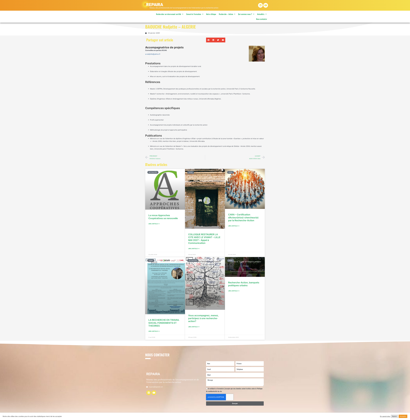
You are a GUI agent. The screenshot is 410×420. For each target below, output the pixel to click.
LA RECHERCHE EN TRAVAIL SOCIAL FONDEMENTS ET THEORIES (163, 323)
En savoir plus (385, 416)
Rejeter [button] (394, 416)
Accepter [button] (403, 416)
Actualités (260, 14)
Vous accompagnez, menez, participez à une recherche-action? (203, 318)
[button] (208, 40)
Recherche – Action (226, 14)
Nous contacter (261, 19)
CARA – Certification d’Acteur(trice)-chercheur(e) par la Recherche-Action (243, 217)
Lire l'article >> (154, 224)
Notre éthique (211, 14)
